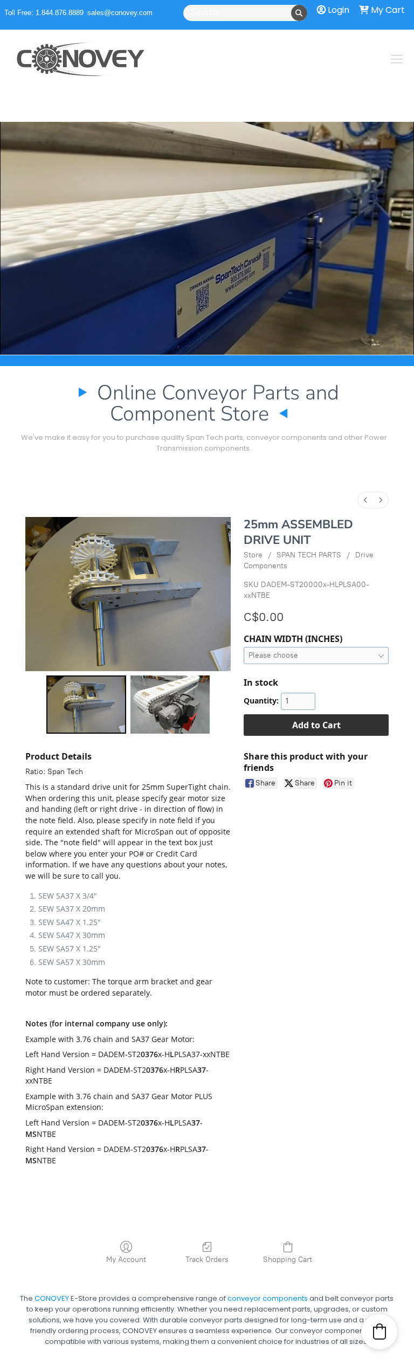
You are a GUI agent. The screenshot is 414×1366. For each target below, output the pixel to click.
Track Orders (207, 1259)
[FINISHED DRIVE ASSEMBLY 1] (170, 704)
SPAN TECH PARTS (309, 555)
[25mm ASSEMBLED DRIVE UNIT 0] (86, 704)
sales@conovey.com (120, 13)
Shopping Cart (287, 1259)
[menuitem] (365, 500)
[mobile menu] (397, 59)
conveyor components (267, 1318)
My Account (126, 1259)
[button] (379, 1331)
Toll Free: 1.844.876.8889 (44, 13)
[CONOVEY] (81, 59)
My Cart (387, 10)
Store (253, 555)
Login (337, 10)
